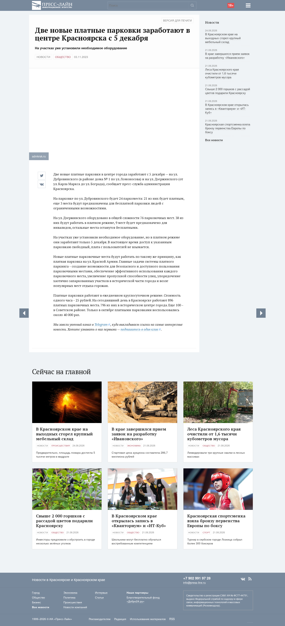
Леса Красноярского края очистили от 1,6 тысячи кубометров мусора (222, 73)
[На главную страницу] (52, 5)
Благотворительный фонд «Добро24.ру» (143, 599)
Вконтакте (243, 579)
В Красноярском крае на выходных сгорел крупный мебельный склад (223, 38)
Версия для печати (177, 20)
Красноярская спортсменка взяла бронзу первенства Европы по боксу (227, 128)
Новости (43, 57)
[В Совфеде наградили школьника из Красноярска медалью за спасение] (261, 313)
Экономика (134, 445)
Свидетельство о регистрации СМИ (206, 595)
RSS (250, 579)
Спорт (206, 532)
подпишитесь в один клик (139, 329)
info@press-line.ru (194, 583)
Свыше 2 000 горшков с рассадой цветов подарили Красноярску (227, 91)
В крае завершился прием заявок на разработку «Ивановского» (227, 56)
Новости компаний (75, 607)
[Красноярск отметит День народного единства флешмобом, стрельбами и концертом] (24, 313)
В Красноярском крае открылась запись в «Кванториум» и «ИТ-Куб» (227, 108)
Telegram (101, 324)
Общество (63, 57)
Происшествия (60, 445)
